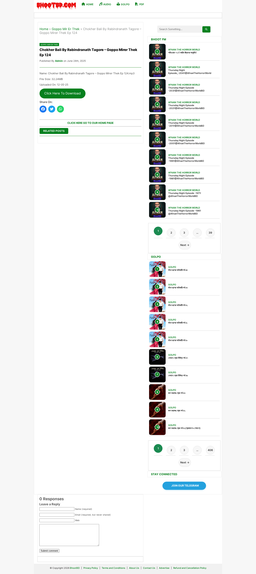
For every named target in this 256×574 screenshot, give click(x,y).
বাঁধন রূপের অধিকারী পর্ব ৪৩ (178, 287)
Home (44, 29)
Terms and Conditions (114, 568)
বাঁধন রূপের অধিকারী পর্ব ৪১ (178, 322)
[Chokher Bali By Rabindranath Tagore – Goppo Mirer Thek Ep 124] (43, 109)
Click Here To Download (62, 93)
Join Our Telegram (185, 485)
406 (210, 450)
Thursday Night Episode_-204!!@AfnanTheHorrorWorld (189, 71)
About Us (134, 568)
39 (210, 232)
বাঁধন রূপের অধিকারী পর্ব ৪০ (178, 340)
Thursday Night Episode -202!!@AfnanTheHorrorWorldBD (186, 107)
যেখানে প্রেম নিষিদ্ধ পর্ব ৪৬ (178, 375)
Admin (59, 60)
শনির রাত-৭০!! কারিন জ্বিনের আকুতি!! (182, 52)
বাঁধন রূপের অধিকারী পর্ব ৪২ (178, 305)
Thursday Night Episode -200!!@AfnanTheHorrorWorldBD (186, 142)
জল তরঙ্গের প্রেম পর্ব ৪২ (176, 410)
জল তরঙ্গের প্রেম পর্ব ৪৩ (176, 393)
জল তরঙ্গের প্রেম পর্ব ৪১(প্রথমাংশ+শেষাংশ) (184, 428)
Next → (184, 245)
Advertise (164, 568)
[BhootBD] (56, 6)
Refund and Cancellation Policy (189, 568)
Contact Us (149, 568)
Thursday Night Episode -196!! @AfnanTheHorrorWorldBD (184, 212)
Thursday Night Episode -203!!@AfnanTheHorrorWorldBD (186, 89)
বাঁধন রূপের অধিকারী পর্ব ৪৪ (178, 270)
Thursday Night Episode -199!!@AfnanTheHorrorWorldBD (186, 159)
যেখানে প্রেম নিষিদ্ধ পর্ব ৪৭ (178, 357)
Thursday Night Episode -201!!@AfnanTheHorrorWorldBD (186, 124)
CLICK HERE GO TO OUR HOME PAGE (90, 123)
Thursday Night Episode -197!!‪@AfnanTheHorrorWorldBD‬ (184, 194)
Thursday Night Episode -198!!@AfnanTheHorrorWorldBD (186, 177)
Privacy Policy (90, 568)
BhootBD (75, 568)
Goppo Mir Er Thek (66, 29)
